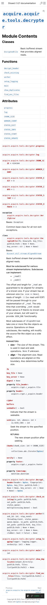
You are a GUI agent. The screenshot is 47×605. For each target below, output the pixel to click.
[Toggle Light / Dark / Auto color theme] (41, 3)
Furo (37, 602)
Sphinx (18, 602)
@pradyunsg (29, 602)
